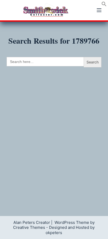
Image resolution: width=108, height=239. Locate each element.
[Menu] (99, 10)
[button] (104, 5)
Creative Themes (29, 227)
